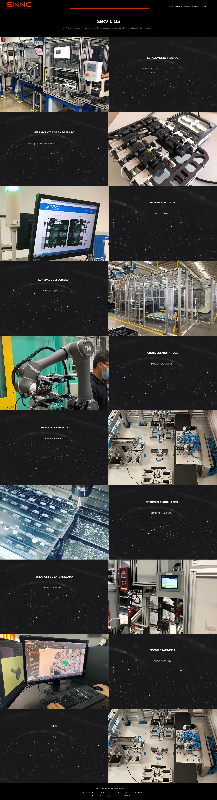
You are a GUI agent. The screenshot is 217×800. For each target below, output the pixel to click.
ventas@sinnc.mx (101, 788)
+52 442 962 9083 (117, 788)
